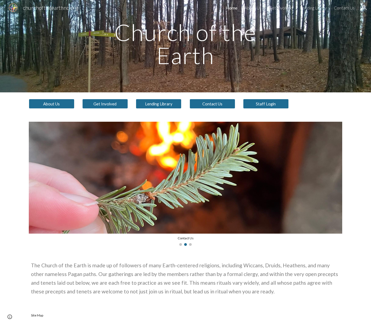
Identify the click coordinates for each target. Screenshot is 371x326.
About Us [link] (253, 7)
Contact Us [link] (344, 7)
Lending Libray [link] (313, 7)
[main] (185, 46)
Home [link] (231, 7)
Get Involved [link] (281, 7)
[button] (364, 7)
